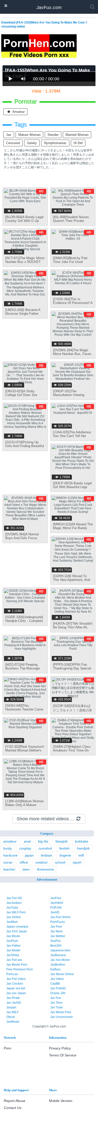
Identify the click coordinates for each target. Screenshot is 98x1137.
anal (27, 841)
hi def (78, 143)
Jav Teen (56, 1002)
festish (64, 848)
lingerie (65, 855)
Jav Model (13, 950)
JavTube (12, 907)
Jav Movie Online (62, 974)
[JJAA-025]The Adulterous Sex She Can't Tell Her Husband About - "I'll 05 (72, 436)
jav (8, 135)
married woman (77, 135)
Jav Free (56, 926)
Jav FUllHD (58, 988)
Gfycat (10, 1017)
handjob (83, 848)
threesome (45, 869)
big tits (43, 841)
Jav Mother (57, 936)
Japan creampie (17, 926)
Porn (7, 1048)
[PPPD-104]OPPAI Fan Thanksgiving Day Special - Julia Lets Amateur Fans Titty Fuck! (72, 670)
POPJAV (56, 907)
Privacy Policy (60, 1048)
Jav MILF (12, 1012)
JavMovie (12, 1021)
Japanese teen (60, 950)
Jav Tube (56, 1007)
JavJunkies (14, 903)
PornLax (12, 974)
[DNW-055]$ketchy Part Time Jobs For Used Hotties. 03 (70, 261)
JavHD (55, 912)
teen (26, 869)
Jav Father (13, 945)
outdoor (41, 862)
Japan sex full (15, 988)
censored (13, 143)
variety (32, 143)
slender (53, 135)
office (24, 862)
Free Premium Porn (19, 969)
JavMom (12, 922)
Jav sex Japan (16, 993)
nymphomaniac (55, 143)
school (60, 862)
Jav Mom (56, 931)
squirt (77, 862)
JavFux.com (49, 7)
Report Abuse (14, 1101)
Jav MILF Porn (16, 912)
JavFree (55, 898)
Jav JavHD (13, 1002)
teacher (9, 869)
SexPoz (55, 941)
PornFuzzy (57, 922)
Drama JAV (58, 993)
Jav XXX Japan (16, 931)
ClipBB (55, 983)
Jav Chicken (14, 983)
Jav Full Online (60, 917)
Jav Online (13, 917)
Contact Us (12, 1108)
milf (81, 855)
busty (7, 848)
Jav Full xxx (14, 960)
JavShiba (12, 955)
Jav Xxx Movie (60, 960)
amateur (18, 112)
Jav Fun (55, 998)
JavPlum (12, 941)
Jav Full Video (16, 979)
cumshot (45, 848)
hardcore (10, 855)
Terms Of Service (62, 1055)
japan (29, 855)
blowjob (62, 841)
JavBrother (57, 964)
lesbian (46, 855)
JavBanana (58, 955)
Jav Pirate (13, 998)
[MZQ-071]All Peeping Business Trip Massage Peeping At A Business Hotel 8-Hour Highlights (22, 670)
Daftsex (55, 969)
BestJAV (56, 945)
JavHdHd (56, 903)
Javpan (11, 1007)
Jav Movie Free (60, 1012)
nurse (7, 862)
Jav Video (57, 979)
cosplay (25, 848)
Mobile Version (60, 1101)
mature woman (29, 135)
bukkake (81, 841)
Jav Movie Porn (16, 964)
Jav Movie (13, 936)
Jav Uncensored (61, 1017)
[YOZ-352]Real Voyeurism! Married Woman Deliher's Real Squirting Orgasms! (24, 750)
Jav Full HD (14, 898)
